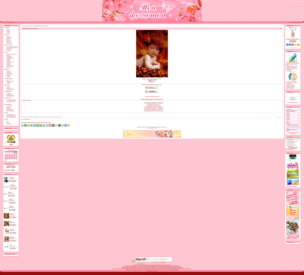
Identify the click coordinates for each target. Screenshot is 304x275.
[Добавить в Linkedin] (65, 125)
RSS (301, 22)
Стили (8, 30)
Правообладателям (11, 114)
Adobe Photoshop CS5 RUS (292, 66)
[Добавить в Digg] (47, 125)
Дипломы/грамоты (139, 267)
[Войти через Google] (295, 44)
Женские (8, 74)
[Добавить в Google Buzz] (31, 125)
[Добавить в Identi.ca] (22, 125)
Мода (8, 107)
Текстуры (9, 83)
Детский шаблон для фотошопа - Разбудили (153, 103)
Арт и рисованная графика (12, 46)
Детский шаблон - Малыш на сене (153, 105)
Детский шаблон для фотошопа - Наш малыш (153, 107)
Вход (13, 22)
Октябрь (30, 25)
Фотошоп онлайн (133, 265)
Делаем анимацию (290, 87)
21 (12, 157)
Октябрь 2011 (11, 150)
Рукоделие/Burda (10, 109)
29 (14, 158)
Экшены (146, 265)
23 (16, 157)
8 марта (8, 60)
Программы (158, 268)
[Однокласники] (14, 170)
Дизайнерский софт (11, 89)
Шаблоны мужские (117, 268)
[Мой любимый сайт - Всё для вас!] (292, 160)
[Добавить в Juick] (28, 125)
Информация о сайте (11, 101)
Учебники (9, 93)
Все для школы (10, 66)
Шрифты (8, 31)
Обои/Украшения (10, 81)
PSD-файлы (9, 42)
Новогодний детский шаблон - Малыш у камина (153, 110)
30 (16, 158)
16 (16, 155)
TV (7, 120)
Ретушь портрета (290, 84)
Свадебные (9, 37)
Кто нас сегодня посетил (292, 102)
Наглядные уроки (10, 95)
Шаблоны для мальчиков (157, 267)
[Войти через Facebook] (290, 45)
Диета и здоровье (10, 110)
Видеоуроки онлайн (11, 96)
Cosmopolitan (9, 106)
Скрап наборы (9, 43)
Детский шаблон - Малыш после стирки (154, 106)
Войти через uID (293, 41)
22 (14, 157)
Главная (4, 22)
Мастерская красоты (291, 88)
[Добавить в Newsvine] (25, 125)
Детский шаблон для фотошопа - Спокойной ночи (154, 108)
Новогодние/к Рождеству (12, 54)
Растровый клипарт (175, 265)
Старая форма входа (292, 47)
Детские (8, 36)
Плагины (8, 32)
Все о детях (9, 108)
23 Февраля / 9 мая (10, 61)
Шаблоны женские (179, 267)
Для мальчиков (10, 73)
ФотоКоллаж (289, 70)
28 (12, 158)
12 (9, 155)
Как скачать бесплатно (11, 117)
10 (5, 155)
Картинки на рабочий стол (139, 268)
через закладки (290, 143)
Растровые (9, 40)
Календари (9, 63)
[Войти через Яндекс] (292, 45)
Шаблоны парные (126, 268)
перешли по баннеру (291, 145)
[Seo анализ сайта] (162, 264)
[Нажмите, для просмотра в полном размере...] (152, 77)
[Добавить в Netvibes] (38, 125)
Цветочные (9, 38)
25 (7, 158)
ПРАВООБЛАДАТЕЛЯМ (146, 99)
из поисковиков (290, 140)
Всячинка (9, 49)
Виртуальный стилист (291, 68)
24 (5, 158)
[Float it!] (34, 125)
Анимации (9, 50)
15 (14, 155)
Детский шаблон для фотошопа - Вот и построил (153, 102)
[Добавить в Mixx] (50, 125)
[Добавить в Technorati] (41, 125)
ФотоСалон (289, 69)
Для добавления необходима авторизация (293, 133)
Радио (8, 122)
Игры (8, 121)
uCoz (159, 273)
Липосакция (289, 83)
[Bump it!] (44, 125)
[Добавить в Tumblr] (53, 125)
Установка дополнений (11, 100)
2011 (26, 25)
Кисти (8, 29)
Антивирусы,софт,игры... (292, 186)
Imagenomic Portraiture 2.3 (292, 67)
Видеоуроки (9, 94)
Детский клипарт (126, 266)
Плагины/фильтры (153, 265)
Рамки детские (152, 266)
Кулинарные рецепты (155, 269)
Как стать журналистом (11, 115)
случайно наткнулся (291, 142)
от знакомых (289, 146)
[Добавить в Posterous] (68, 125)
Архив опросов (294, 148)
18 (7, 157)
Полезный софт (10, 88)
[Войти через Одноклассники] (298, 45)
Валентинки (9, 58)
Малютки (8, 72)
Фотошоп (8, 86)
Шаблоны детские (148, 267)
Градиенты (9, 82)
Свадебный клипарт (135, 266)
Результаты (287, 148)
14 (12, 155)
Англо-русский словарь (11, 99)
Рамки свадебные (161, 266)
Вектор (8, 39)
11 (7, 155)
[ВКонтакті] (12, 170)
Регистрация (8, 22)
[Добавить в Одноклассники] (56, 125)
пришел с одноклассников (292, 141)
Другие (8, 41)
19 (9, 157)
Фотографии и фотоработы (12, 47)
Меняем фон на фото (291, 86)
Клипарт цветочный (144, 266)
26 (9, 158)
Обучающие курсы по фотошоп (178, 268)
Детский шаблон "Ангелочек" (153, 104)
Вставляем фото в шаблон (292, 82)
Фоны (8, 80)
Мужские (8, 59)
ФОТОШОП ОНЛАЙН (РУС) (292, 62)
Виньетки (8, 62)
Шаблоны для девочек (169, 267)
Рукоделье (168, 269)
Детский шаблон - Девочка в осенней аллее (153, 109)
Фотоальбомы (9, 56)
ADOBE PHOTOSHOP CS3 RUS (293, 63)
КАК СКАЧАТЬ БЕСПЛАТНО (157, 99)
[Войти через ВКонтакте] (287, 45)
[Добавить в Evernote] (59, 125)
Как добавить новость (11, 116)
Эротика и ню (9, 48)
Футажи (8, 87)
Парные (8, 76)
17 (5, 157)
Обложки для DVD (10, 65)
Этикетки (8, 64)
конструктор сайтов (153, 273)
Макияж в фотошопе (291, 85)
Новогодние (9, 71)
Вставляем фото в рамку (292, 81)
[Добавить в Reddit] (62, 125)
